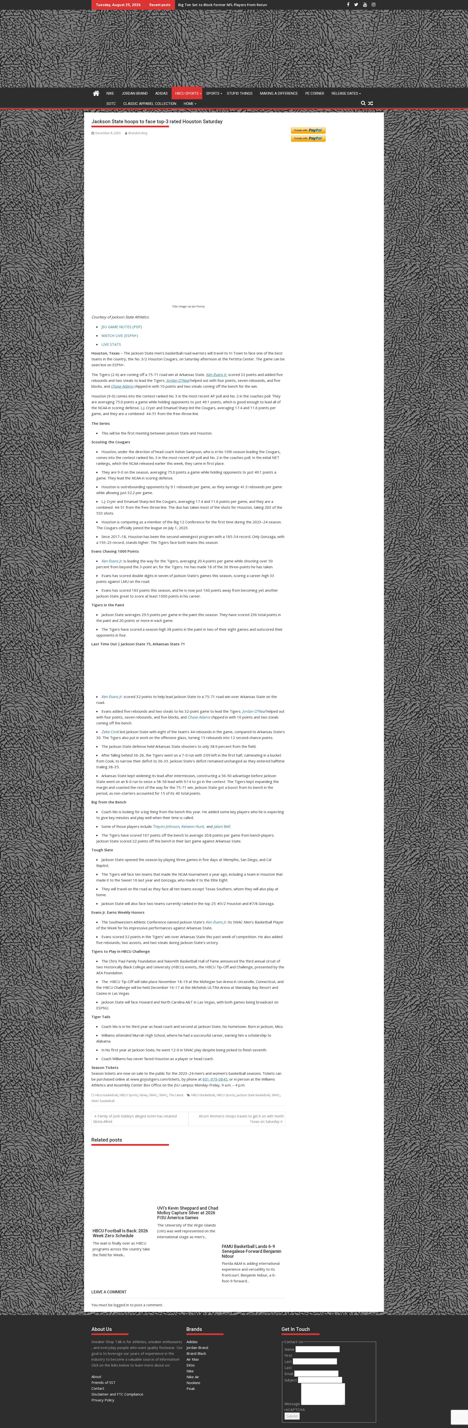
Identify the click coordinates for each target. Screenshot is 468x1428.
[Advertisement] (115, 279)
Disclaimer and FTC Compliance (117, 1394)
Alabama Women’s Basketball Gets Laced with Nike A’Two (227, 4)
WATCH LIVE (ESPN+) (119, 335)
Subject (291, 1379)
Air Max (192, 1359)
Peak (190, 1388)
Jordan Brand (135, 93)
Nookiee (193, 1382)
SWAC (153, 1095)
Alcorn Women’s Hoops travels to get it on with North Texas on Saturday (241, 1119)
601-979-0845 (215, 1079)
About (96, 1376)
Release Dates (345, 93)
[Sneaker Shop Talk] (96, 92)
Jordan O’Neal (177, 380)
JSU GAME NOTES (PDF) (121, 326)
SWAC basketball (103, 1101)
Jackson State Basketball (253, 1095)
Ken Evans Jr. (216, 374)
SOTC (111, 103)
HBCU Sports (187, 93)
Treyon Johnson (166, 826)
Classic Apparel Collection (149, 103)
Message (292, 1403)
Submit (292, 1416)
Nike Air (192, 1376)
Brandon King (137, 133)
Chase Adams (122, 386)
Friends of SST (103, 1382)
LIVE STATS (111, 344)
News (143, 1095)
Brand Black (196, 1353)
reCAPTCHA (294, 1409)
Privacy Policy (102, 1400)
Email (289, 1373)
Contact (97, 1388)
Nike (110, 93)
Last (288, 1361)
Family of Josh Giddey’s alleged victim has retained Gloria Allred (135, 1119)
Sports (212, 93)
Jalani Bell (222, 826)
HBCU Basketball (203, 1095)
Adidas (161, 93)
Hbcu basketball (106, 1095)
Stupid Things (240, 93)
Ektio (190, 1365)
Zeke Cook (110, 731)
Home (189, 103)
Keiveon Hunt (192, 826)
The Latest (176, 1095)
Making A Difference (279, 93)
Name (289, 1349)
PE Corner (314, 93)
